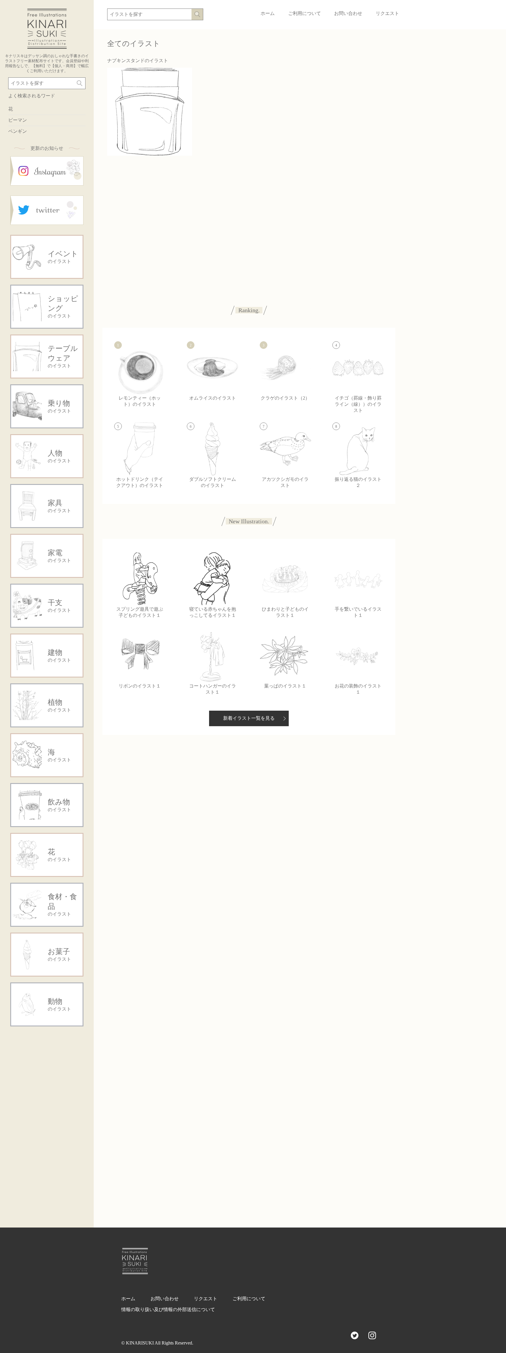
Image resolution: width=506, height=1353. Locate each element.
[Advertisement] (47, 1120)
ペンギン (17, 131)
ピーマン (17, 120)
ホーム (268, 13)
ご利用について (304, 13)
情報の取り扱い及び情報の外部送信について (168, 1309)
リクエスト (387, 13)
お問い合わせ (348, 13)
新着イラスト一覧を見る (249, 718)
